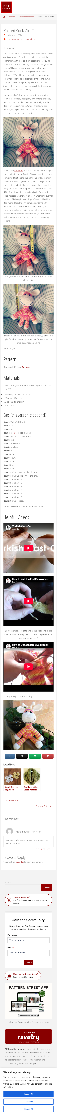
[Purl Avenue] (6, 7)
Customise (28, 1101)
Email (10, 948)
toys (27, 39)
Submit (28, 963)
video (32, 39)
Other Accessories (26, 16)
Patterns (11, 16)
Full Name (12, 935)
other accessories (15, 39)
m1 (15, 432)
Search (8, 882)
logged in (20, 862)
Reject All (28, 1109)
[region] (28, 1091)
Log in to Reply (43, 849)
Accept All (28, 1094)
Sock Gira (18, 170)
